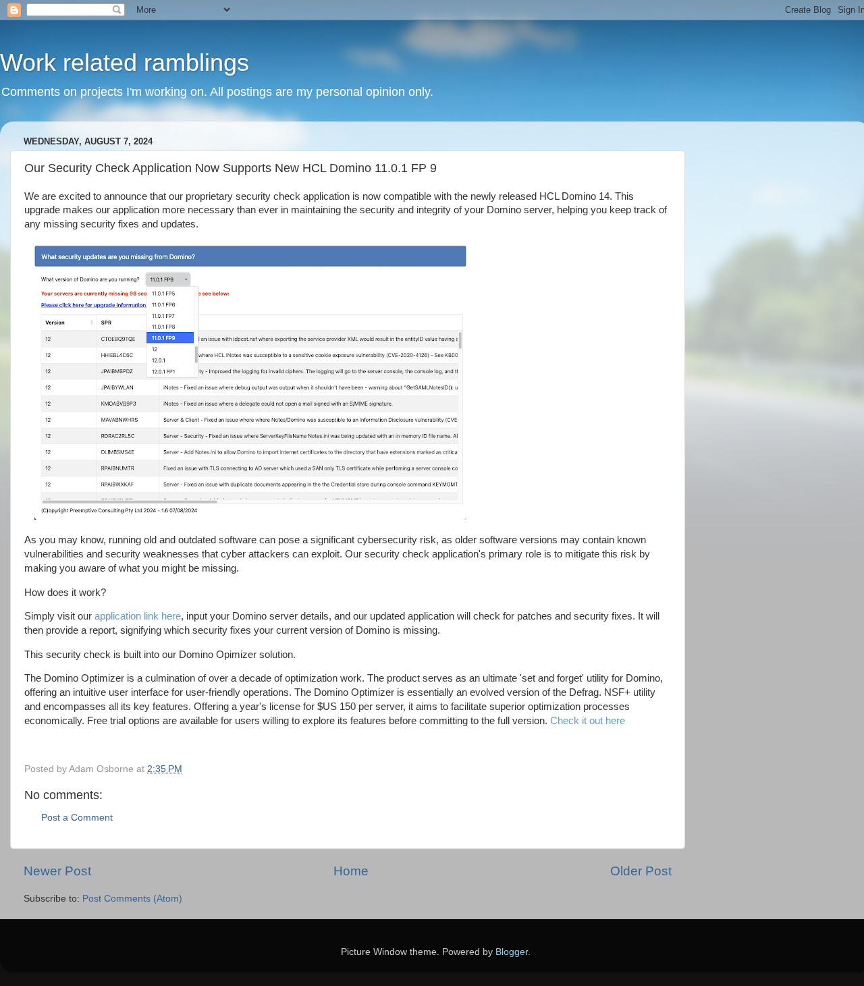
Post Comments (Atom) (132, 899)
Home (351, 871)
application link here (137, 616)
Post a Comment (77, 818)
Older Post (641, 871)
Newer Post (57, 871)
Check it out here (587, 720)
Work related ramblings (124, 62)
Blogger (511, 952)
